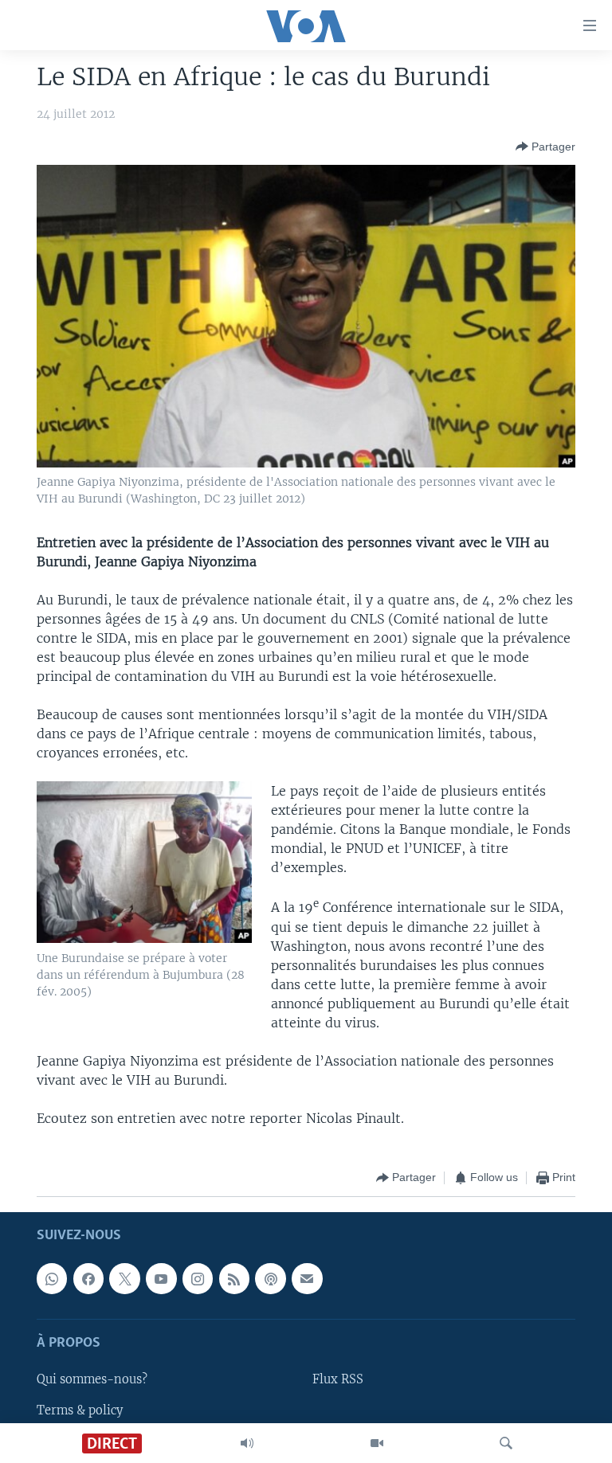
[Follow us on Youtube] (161, 1278)
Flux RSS (337, 1379)
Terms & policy (80, 1409)
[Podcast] (270, 1278)
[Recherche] (506, 1443)
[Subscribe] (307, 1278)
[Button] (545, 146)
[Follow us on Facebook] (88, 1278)
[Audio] (247, 1443)
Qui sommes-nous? (92, 1379)
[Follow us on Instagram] (197, 1278)
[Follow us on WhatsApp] (52, 1278)
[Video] (377, 1443)
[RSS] (234, 1278)
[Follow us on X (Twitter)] (124, 1278)
